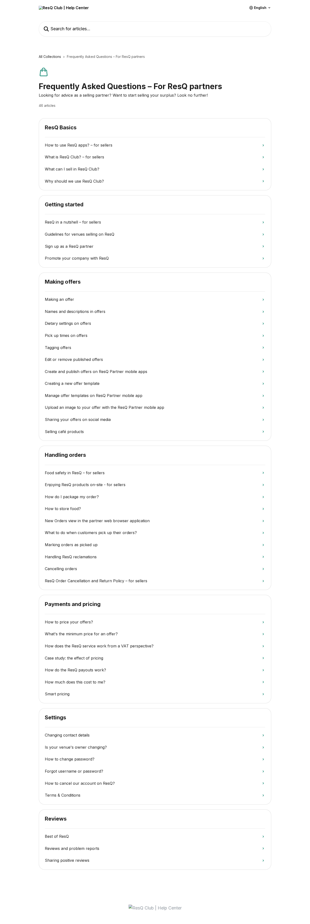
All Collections (50, 56)
